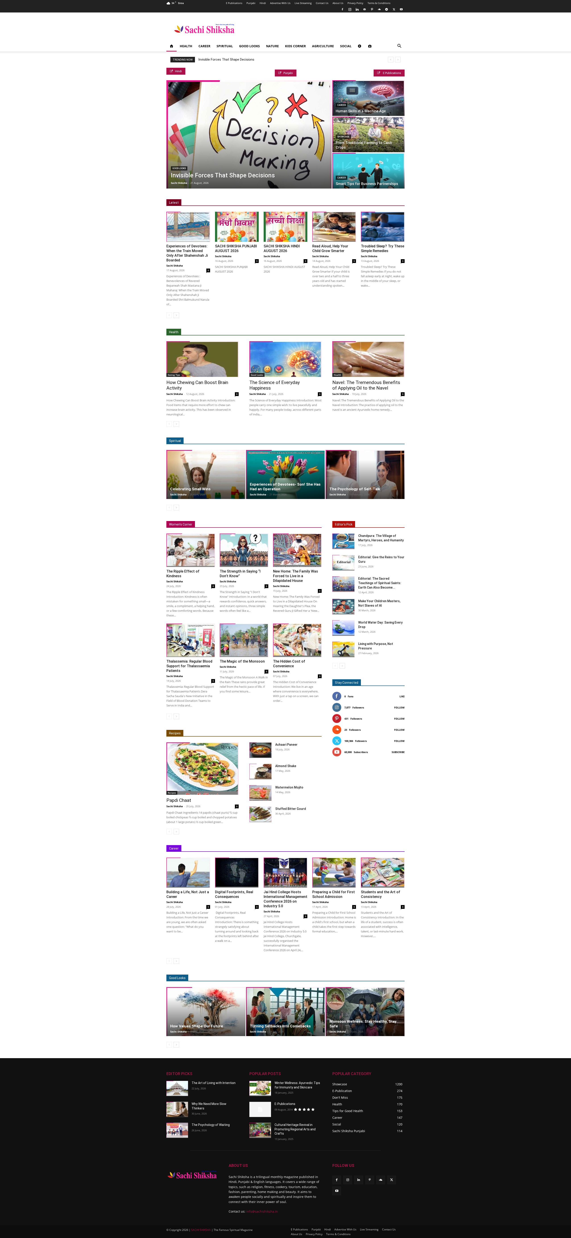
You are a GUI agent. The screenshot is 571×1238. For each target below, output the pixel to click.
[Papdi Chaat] (202, 768)
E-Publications (285, 1104)
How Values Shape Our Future (196, 1026)
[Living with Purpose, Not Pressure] (343, 649)
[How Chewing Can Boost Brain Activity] (202, 359)
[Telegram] (386, 9)
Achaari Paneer (286, 744)
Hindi (263, 3)
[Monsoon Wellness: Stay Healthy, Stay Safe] (365, 1011)
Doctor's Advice (302, 332)
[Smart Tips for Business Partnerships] (368, 171)
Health (186, 46)
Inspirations (318, 848)
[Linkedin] (357, 9)
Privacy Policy (355, 3)
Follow (399, 707)
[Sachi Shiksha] (192, 1175)
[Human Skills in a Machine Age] (368, 98)
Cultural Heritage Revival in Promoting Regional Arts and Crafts (295, 1129)
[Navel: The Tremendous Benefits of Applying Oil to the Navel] (368, 359)
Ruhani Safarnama (372, 441)
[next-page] (176, 315)
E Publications (234, 3)
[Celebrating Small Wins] (205, 474)
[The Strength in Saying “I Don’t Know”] (244, 550)
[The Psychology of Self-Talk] (365, 474)
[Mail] (364, 9)
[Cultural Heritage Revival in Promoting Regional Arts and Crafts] (260, 1130)
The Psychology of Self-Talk (354, 489)
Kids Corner (295, 46)
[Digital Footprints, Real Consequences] (237, 873)
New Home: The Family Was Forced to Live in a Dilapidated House (295, 576)
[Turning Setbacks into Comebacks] (285, 1011)
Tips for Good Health (357, 332)
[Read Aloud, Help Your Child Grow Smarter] (334, 227)
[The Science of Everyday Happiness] (285, 359)
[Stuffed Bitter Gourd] (260, 814)
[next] (398, 59)
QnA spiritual (323, 441)
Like (402, 696)
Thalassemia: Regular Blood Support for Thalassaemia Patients (189, 666)
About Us (338, 3)
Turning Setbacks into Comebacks (280, 1026)
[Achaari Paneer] (260, 750)
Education (275, 848)
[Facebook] (342, 9)
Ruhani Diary (346, 441)
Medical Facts (328, 332)
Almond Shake (285, 766)
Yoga (380, 332)
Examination (296, 848)
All (271, 332)
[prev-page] (169, 315)
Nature (272, 46)
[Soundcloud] (379, 9)
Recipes (175, 733)
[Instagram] (349, 9)
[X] (394, 9)
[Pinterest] (371, 9)
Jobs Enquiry (340, 848)
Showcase (343, 137)
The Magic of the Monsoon (242, 661)
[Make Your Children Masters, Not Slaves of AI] (343, 606)
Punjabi (250, 3)
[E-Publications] (260, 1109)
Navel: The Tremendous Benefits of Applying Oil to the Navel (366, 385)
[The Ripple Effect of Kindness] (190, 550)
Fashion (338, 978)
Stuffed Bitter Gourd (290, 809)
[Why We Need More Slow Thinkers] (177, 1109)
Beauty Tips (357, 978)
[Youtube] (401, 9)
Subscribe (398, 752)
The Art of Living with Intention (214, 1083)
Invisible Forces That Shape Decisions (226, 59)
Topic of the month (314, 978)
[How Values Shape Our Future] (205, 1011)
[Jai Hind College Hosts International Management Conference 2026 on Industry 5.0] (285, 873)
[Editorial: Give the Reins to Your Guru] (343, 563)
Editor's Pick (343, 524)
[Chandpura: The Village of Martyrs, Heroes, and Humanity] (343, 541)
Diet (282, 332)
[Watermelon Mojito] (260, 793)
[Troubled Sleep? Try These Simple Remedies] (383, 227)
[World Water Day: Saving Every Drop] (343, 628)
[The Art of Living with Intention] (177, 1088)
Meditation (284, 441)
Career (204, 46)
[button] (399, 46)
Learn (359, 848)
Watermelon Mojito (289, 787)
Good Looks (249, 46)
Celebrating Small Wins (190, 489)
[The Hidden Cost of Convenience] (297, 640)
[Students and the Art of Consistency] (383, 873)
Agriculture (323, 46)
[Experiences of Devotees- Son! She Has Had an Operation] (285, 474)
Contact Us (322, 3)
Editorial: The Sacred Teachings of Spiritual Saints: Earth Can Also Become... (379, 583)
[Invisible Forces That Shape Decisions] (249, 134)
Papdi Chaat (178, 800)
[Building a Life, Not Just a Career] (188, 873)
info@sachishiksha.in (262, 1211)
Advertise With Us (280, 3)
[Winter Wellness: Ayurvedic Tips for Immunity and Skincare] (260, 1088)
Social (346, 46)
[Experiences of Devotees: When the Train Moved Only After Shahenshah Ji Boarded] (188, 227)
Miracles (302, 441)
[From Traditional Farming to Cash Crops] (368, 134)
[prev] (390, 59)
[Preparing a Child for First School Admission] (334, 873)
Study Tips (377, 848)
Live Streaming (303, 3)
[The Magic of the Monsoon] (244, 640)
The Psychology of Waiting (211, 1125)
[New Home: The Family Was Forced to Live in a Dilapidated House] (297, 550)
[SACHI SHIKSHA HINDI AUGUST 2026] (285, 227)
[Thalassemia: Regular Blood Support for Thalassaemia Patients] (190, 640)
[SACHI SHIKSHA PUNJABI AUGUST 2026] (237, 227)
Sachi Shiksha (179, 183)
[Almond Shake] (260, 771)
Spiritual (225, 46)
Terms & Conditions (379, 3)
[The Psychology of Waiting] (177, 1130)
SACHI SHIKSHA (200, 1230)
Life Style (378, 978)
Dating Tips (174, 374)
